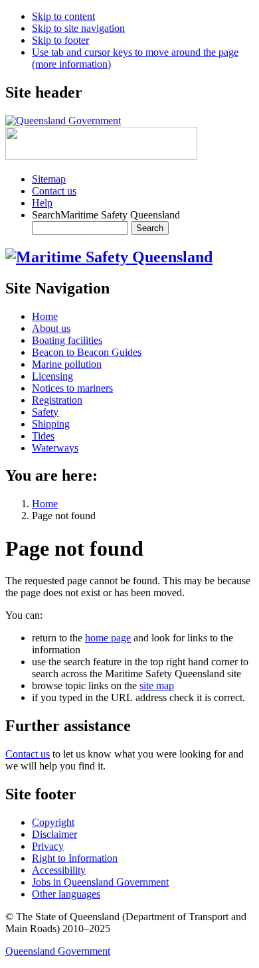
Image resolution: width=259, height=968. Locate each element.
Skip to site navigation (78, 28)
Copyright (53, 822)
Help (42, 202)
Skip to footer (60, 40)
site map (156, 685)
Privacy (48, 846)
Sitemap (49, 179)
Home (45, 503)
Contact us (54, 191)
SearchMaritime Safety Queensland (106, 214)
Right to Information (75, 858)
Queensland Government (57, 951)
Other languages (66, 894)
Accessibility (59, 870)
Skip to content (63, 16)
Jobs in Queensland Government (100, 882)
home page (108, 637)
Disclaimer (54, 834)
